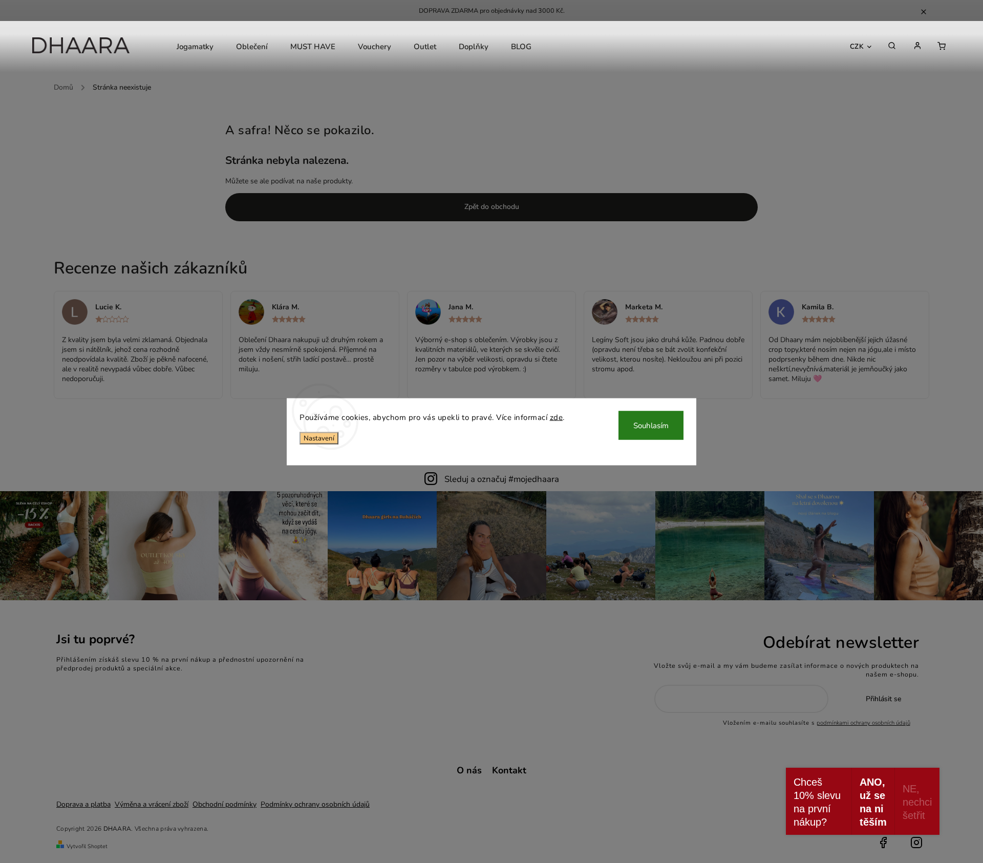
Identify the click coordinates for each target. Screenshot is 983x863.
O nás (469, 770)
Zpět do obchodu (491, 207)
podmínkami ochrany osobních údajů (863, 723)
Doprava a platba (83, 804)
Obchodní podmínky (225, 804)
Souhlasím (651, 425)
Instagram (916, 842)
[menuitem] (195, 46)
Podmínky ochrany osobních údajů (315, 804)
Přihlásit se (883, 699)
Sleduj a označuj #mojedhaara (501, 479)
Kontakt (509, 770)
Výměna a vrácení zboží (151, 804)
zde (556, 417)
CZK (857, 46)
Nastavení (319, 438)
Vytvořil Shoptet (87, 846)
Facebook (883, 842)
